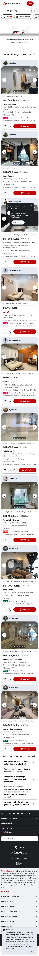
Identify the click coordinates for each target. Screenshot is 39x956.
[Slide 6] (22, 91)
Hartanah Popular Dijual (10, 916)
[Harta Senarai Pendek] (34, 69)
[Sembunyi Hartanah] (29, 69)
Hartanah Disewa (7, 906)
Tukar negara (6, 828)
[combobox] (18, 10)
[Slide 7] (24, 91)
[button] (32, 206)
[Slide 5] (22, 298)
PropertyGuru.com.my (8, 871)
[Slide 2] (17, 298)
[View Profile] (19, 201)
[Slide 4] (19, 91)
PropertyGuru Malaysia (10, 896)
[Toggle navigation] (36, 3)
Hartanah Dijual (7, 901)
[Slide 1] (14, 91)
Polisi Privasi (14, 939)
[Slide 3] (17, 91)
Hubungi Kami (6, 823)
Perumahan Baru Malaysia (11, 911)
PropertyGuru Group (9, 819)
